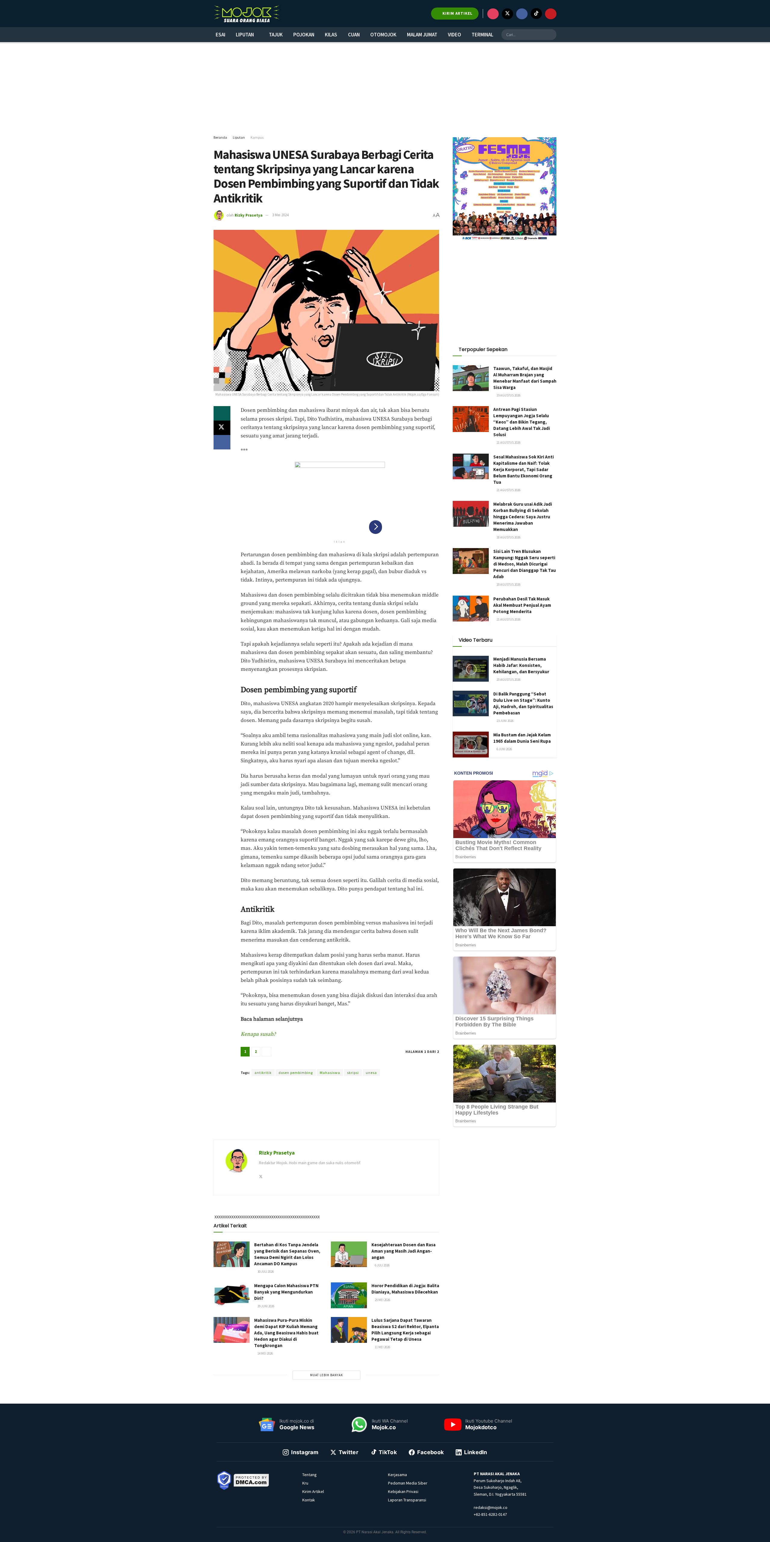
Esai (220, 34)
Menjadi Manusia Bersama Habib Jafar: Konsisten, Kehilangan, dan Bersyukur (521, 665)
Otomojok (383, 34)
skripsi (353, 1072)
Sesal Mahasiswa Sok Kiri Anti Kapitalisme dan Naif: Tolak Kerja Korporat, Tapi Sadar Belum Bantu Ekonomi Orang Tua (523, 469)
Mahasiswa (330, 1072)
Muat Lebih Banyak (326, 1375)
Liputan (245, 34)
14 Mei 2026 (265, 1353)
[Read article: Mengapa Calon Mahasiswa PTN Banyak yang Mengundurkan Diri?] (232, 1295)
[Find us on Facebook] (522, 13)
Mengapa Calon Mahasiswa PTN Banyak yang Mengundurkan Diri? (286, 1292)
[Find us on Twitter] (507, 13)
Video (454, 34)
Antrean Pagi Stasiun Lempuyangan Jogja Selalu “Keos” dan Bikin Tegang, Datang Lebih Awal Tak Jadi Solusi (521, 421)
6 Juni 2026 (504, 749)
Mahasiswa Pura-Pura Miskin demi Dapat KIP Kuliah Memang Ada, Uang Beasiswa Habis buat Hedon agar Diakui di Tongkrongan (286, 1332)
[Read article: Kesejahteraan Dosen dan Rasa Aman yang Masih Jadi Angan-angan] (349, 1254)
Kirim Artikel (313, 1491)
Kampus (257, 137)
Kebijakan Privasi (403, 1491)
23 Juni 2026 (504, 721)
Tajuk (276, 34)
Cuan (354, 34)
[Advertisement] (385, 88)
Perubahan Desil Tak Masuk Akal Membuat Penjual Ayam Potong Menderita (522, 605)
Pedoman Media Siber (407, 1483)
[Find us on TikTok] (536, 13)
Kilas (331, 34)
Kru (305, 1483)
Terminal (482, 34)
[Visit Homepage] (247, 13)
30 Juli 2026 (265, 1271)
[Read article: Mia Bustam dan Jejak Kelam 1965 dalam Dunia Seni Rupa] (471, 744)
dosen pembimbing (296, 1072)
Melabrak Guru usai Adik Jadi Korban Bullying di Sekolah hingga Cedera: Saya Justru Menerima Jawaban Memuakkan (522, 516)
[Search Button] (551, 34)
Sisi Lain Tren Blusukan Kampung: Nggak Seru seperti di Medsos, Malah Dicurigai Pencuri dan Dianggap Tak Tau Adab (524, 563)
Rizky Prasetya (249, 214)
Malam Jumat (422, 34)
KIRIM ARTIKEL (457, 13)
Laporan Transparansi (407, 1500)
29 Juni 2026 (265, 1306)
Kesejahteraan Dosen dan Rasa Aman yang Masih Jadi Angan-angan (403, 1251)
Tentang (309, 1474)
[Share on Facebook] (222, 442)
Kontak (308, 1500)
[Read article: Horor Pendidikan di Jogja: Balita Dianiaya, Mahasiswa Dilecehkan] (349, 1295)
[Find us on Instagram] (493, 13)
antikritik (263, 1072)
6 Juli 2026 (382, 1265)
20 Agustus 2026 (508, 584)
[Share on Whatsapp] (222, 413)
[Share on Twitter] (222, 428)
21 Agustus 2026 (508, 442)
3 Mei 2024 (280, 214)
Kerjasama (397, 1474)
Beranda (220, 137)
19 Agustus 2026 (508, 395)
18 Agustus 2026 (508, 537)
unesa (371, 1072)
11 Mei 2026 (382, 1347)
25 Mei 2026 (382, 1300)
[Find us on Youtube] (550, 13)
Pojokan (303, 34)
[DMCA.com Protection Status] (251, 1480)
